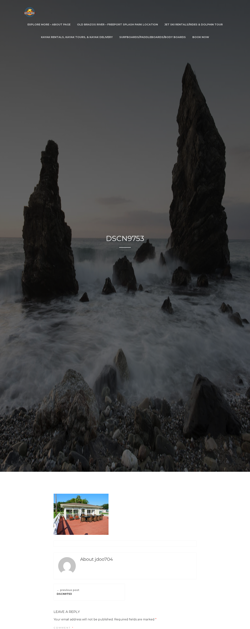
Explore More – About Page (48, 24)
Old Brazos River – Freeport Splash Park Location (117, 24)
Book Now (200, 37)
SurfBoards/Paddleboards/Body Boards (152, 37)
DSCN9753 (68, 592)
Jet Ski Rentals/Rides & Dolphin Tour (194, 24)
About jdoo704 (96, 559)
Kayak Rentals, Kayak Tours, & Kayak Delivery (77, 37)
